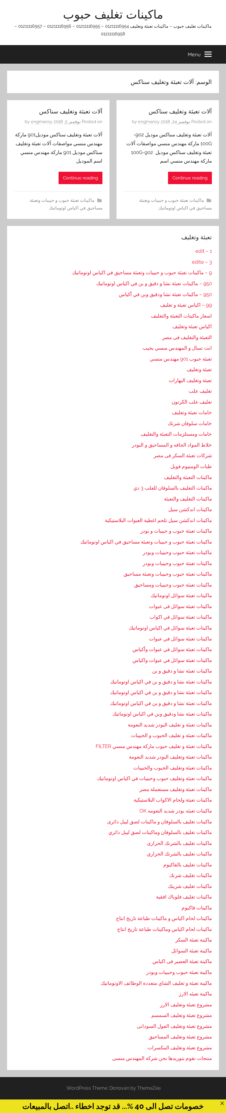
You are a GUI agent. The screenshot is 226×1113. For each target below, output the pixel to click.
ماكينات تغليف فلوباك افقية (184, 897)
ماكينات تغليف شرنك (190, 875)
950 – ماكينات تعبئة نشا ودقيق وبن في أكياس (165, 294)
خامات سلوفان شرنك (190, 423)
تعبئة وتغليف (199, 369)
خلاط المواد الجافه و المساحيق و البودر (172, 445)
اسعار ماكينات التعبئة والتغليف (181, 316)
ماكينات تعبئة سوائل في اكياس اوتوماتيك (170, 628)
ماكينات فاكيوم (197, 908)
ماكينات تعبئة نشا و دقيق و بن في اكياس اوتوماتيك (161, 682)
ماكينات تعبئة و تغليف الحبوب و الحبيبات (171, 735)
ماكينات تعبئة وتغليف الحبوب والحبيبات (172, 768)
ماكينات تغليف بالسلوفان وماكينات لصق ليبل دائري (160, 832)
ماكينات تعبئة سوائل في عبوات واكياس (172, 660)
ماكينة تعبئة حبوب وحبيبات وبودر (179, 972)
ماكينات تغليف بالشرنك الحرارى (179, 843)
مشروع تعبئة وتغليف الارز (186, 1005)
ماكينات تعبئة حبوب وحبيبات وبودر (177, 552)
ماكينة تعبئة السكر (193, 940)
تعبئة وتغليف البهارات (190, 380)
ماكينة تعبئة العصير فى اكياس (182, 961)
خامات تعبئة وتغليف (192, 412)
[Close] (222, 1103)
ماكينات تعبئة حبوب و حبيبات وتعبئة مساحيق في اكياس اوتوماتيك (146, 542)
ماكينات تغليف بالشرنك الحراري (179, 854)
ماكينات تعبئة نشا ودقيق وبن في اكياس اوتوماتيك (162, 714)
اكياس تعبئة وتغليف (192, 326)
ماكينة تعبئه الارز (195, 994)
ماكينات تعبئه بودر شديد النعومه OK (175, 811)
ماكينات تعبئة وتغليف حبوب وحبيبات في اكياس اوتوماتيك (154, 778)
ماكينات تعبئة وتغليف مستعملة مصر (175, 789)
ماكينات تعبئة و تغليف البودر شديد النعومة (170, 725)
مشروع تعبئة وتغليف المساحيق (180, 1037)
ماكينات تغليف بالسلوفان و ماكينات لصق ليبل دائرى (159, 822)
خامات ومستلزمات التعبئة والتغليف (176, 434)
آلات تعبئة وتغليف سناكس (180, 111)
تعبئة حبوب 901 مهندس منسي (181, 359)
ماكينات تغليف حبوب (113, 14)
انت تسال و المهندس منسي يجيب (177, 348)
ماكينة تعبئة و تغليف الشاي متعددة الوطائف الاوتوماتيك (156, 983)
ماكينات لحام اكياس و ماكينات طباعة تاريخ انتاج (164, 918)
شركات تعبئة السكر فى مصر (183, 455)
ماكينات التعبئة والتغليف (188, 477)
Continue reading (189, 178)
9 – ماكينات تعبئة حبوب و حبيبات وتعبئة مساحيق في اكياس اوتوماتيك (142, 272)
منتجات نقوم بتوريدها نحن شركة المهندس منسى (162, 1058)
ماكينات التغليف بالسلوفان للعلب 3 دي (172, 488)
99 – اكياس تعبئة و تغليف (186, 305)
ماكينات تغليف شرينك (190, 886)
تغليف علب (200, 391)
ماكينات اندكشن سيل (190, 509)
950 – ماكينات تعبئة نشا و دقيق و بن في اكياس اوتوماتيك (154, 283)
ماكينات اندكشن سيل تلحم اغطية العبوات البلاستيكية (158, 520)
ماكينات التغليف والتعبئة (188, 499)
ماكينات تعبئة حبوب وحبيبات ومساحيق (173, 585)
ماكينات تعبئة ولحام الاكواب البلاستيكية (173, 800)
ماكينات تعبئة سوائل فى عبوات (180, 606)
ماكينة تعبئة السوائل (191, 951)
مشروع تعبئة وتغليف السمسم (181, 1015)
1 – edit (203, 251)
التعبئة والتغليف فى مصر (187, 337)
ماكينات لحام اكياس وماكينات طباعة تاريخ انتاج (164, 929)
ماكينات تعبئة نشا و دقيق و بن (182, 671)
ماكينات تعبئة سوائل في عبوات (180, 639)
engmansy (148, 121)
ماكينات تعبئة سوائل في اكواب (180, 617)
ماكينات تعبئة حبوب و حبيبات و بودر (176, 531)
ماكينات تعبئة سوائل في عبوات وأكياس (172, 649)
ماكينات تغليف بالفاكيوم (187, 865)
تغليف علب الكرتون (192, 402)
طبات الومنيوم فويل (191, 466)
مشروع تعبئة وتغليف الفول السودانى (174, 1026)
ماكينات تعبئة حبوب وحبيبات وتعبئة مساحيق (168, 574)
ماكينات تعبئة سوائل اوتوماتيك (181, 595)
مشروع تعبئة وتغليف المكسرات (179, 1048)
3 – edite (202, 262)
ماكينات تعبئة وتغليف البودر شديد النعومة (170, 757)
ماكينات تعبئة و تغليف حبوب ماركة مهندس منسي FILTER (154, 746)
